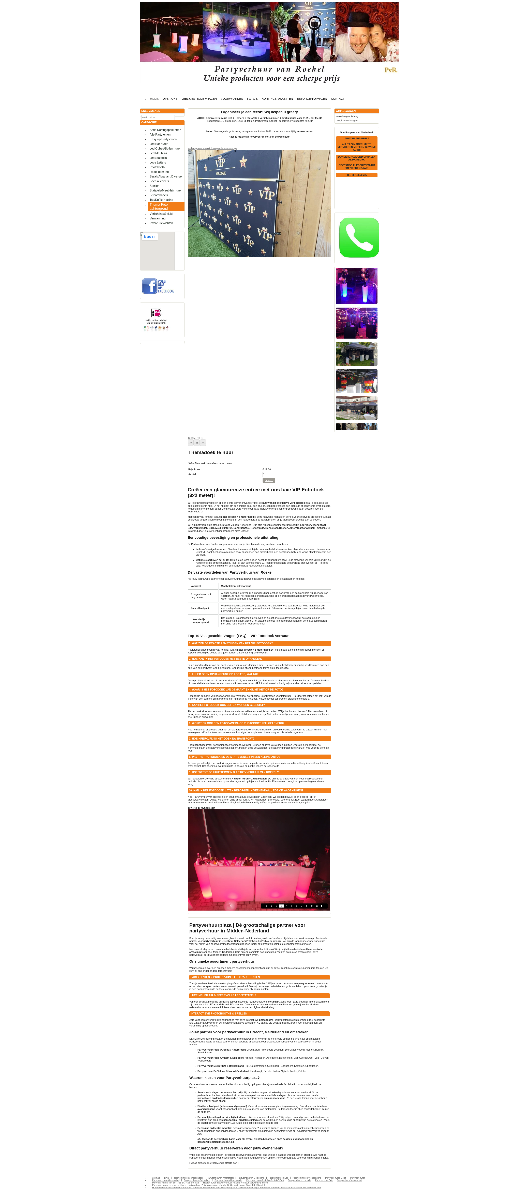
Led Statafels (158, 157)
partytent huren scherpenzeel (188, 1178)
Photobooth (157, 167)
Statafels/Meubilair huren (166, 190)
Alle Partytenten (160, 134)
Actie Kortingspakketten (165, 129)
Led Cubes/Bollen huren (165, 148)
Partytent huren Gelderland (251, 1178)
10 (202, 438)
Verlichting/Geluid (161, 213)
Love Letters (158, 162)
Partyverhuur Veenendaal (349, 1180)
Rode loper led (159, 171)
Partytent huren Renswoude (228, 1180)
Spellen (154, 185)
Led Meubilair (158, 153)
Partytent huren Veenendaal (165, 1180)
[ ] (213, 1163)
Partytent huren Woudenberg (307, 1178)
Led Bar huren (159, 143)
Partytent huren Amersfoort (220, 1178)
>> (225, 148)
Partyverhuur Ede (324, 1180)
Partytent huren (357, 1178)
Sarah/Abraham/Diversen (166, 176)
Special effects (159, 181)
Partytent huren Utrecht (299, 1180)
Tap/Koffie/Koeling (161, 199)
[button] (191, 442)
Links (166, 1178)
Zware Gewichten (161, 223)
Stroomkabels (159, 195)
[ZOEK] (180, 117)
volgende (220, 148)
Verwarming (157, 218)
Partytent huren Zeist (335, 1178)
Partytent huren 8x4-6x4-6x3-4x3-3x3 (265, 1180)
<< (228, 148)
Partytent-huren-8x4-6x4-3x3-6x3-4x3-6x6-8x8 (175, 1182)
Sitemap (156, 1178)
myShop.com (208, 808)
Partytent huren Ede (278, 1178)
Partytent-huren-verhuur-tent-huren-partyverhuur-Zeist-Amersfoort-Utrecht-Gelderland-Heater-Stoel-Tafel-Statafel (208, 1185)
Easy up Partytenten (163, 139)
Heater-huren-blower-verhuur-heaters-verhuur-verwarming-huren (235, 1182)
